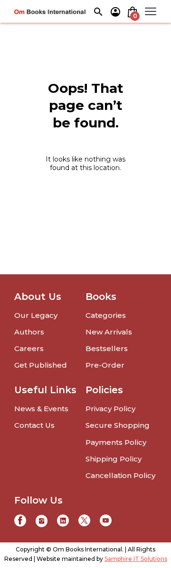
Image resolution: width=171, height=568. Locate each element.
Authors (29, 331)
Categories (106, 315)
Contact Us (34, 425)
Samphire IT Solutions (135, 558)
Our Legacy (35, 315)
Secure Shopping (118, 425)
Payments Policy (116, 442)
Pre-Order (105, 365)
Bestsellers (107, 348)
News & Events (41, 408)
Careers (29, 348)
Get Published (40, 365)
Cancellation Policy (120, 475)
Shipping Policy (114, 458)
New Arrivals (109, 331)
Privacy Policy (110, 408)
